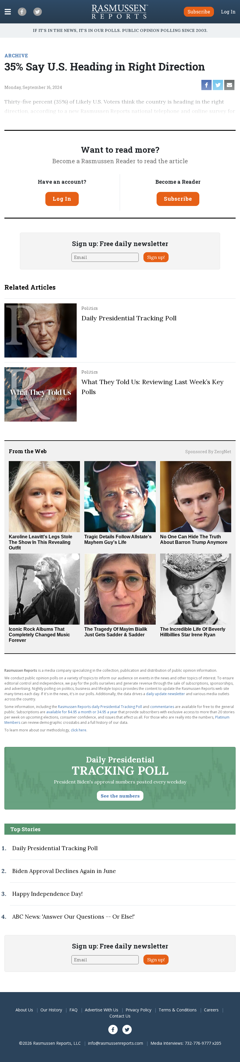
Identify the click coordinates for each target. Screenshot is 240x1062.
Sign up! (156, 257)
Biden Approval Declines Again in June (64, 870)
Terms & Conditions (178, 1010)
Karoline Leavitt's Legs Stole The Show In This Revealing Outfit (40, 542)
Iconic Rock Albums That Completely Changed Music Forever (39, 635)
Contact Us (120, 1016)
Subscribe (178, 198)
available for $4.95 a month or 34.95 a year (81, 711)
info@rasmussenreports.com (115, 1043)
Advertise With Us (101, 1010)
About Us (24, 1010)
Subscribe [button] (199, 11)
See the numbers (120, 796)
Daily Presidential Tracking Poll (128, 318)
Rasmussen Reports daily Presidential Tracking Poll (100, 706)
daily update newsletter (165, 693)
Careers (211, 1010)
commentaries (162, 706)
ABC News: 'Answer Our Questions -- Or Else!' (73, 916)
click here (78, 730)
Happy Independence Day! (47, 893)
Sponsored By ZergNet (208, 451)
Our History (51, 1010)
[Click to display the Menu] (8, 11)
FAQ (73, 1010)
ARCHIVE (16, 55)
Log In (228, 11)
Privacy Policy (138, 1010)
